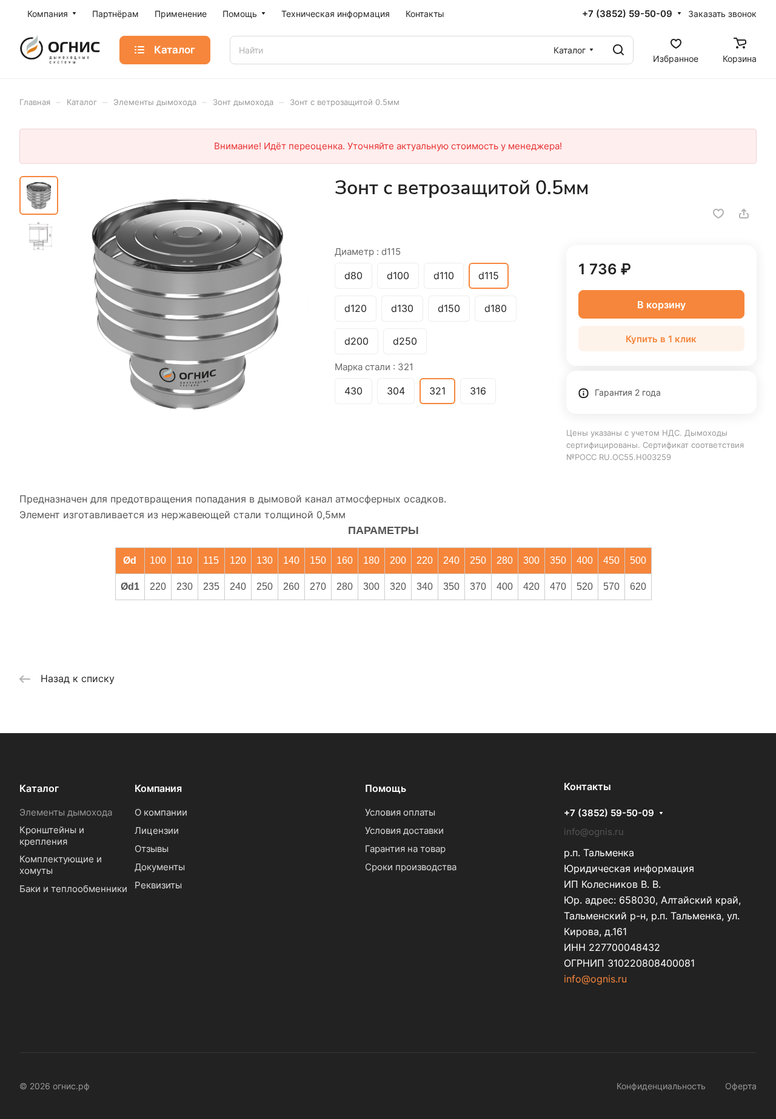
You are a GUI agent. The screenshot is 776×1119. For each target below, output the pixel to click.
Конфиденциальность (661, 1086)
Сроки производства (411, 867)
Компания (158, 788)
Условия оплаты (400, 812)
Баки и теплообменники (73, 888)
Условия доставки (404, 830)
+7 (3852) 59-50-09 (627, 13)
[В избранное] (718, 213)
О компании (161, 812)
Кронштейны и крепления (51, 835)
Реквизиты (158, 885)
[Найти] (618, 50)
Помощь (385, 788)
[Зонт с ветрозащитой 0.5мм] (187, 302)
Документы (160, 867)
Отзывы (152, 848)
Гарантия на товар (405, 848)
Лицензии (157, 830)
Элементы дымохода (65, 812)
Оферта (741, 1086)
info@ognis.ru (595, 979)
